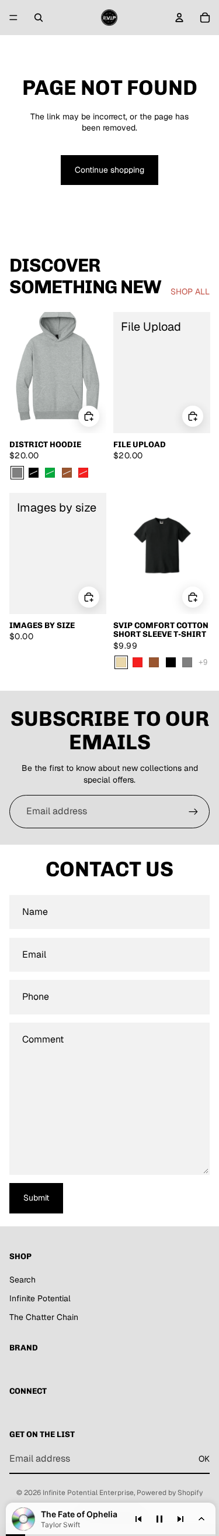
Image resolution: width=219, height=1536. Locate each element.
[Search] (38, 17)
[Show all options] (202, 662)
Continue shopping (109, 169)
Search (22, 1279)
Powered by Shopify (170, 1492)
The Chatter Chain (43, 1317)
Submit (36, 1197)
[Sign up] (193, 811)
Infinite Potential (40, 1298)
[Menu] (13, 17)
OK (204, 1458)
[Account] (179, 17)
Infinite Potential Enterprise (88, 1492)
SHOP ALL (190, 291)
